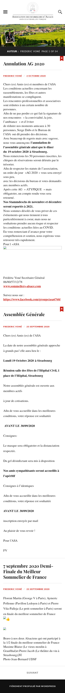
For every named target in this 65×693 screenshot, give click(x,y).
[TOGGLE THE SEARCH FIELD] (60, 12)
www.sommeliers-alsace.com (22, 286)
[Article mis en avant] (61, 58)
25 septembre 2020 (38, 326)
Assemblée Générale (24, 314)
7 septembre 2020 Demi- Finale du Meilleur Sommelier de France (28, 571)
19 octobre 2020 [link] (18, 151)
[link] (18, 151)
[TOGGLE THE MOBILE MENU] (5, 12)
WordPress (48, 686)
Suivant (32, 672)
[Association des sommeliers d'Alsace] (32, 12)
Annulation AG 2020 (23, 63)
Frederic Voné (12, 76)
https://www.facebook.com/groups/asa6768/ (32, 299)
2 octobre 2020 (36, 76)
